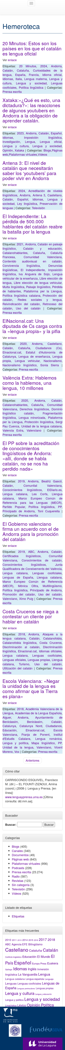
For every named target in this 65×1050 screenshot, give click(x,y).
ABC (31, 551)
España (20, 74)
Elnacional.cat (11, 352)
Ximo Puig (26, 598)
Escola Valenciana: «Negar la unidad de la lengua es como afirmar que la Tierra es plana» (30, 689)
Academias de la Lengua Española (38, 713)
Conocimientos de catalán (42, 560)
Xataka (19, 150)
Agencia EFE (20, 944)
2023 (20, 133)
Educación (9, 730)
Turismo (24, 664)
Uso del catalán (28, 308)
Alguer (6, 717)
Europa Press (39, 963)
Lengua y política (15, 743)
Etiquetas (18, 916)
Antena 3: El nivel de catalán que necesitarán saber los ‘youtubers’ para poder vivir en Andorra (29, 170)
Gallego (8, 969)
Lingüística (10, 1005)
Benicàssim (34, 721)
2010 (8, 940)
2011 (14, 940)
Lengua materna (35, 79)
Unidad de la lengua (17, 747)
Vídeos (42, 154)
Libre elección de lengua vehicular (38, 282)
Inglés (32, 969)
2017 (43, 939)
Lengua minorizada (32, 417)
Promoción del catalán (18, 594)
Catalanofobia (52, 638)
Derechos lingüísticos (34, 409)
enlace (12, 60)
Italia (19, 79)
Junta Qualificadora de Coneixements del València (32, 566)
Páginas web (20, 859)
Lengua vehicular (27, 360)
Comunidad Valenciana (43, 257)
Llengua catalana (49, 577)
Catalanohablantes (15, 252)
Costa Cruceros (51, 642)
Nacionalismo (53, 360)
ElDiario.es (54, 490)
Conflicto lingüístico (13, 957)
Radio (16, 876)
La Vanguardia (27, 974)
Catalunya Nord (31, 726)
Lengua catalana (14, 494)
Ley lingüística (27, 203)
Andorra (56, 66)
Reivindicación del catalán (21, 304)
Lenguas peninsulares (26, 988)
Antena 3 (39, 195)
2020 (23, 343)
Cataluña (23, 70)
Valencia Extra (12, 430)
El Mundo (43, 956)
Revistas (17, 880)
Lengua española (35, 979)
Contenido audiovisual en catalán (32, 261)
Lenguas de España (17, 577)
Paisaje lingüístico (38, 287)
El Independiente (33, 270)
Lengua (30, 141)
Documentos (20, 855)
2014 (25, 940)
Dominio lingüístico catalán (32, 411)
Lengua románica (48, 738)
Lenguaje (49, 979)
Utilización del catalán (17, 668)
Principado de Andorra (18, 511)
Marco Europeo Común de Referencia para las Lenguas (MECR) (32, 500)
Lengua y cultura (15, 146)
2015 (30, 940)
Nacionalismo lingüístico (19, 365)
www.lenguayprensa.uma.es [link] (24, 797)
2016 (36, 940)
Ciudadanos (54, 726)
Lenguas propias (39, 659)
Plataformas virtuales (23, 154)
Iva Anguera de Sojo (34, 274)
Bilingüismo (35, 944)
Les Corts (40, 494)
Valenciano (34, 430)
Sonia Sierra (49, 365)
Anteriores (32, 760)
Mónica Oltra (28, 586)
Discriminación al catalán (21, 647)
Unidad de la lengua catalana (41, 426)
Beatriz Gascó (52, 481)
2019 (21, 481)
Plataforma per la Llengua (43, 291)
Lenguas (11, 983)
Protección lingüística (38, 422)
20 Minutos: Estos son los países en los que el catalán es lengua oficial (32, 48)
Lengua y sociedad (31, 83)
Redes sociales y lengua (40, 299)
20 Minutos (27, 66)
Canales (17, 851)
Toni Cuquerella (49, 511)
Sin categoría (21, 885)
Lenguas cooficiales (47, 573)
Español (56, 133)
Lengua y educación (43, 994)
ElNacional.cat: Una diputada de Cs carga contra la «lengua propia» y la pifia (32, 325)
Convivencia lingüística (21, 265)
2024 (43, 66)
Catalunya (9, 726)
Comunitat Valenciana (43, 485)
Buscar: (10, 825)
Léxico (21, 1005)
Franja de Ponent (36, 734)
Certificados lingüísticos (21, 556)
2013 (20, 940)
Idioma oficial (52, 74)
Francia (34, 74)
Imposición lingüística (43, 137)
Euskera (52, 963)
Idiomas (7, 79)
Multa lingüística (13, 287)
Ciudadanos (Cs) (49, 348)
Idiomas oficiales (50, 651)
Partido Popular (13, 506)
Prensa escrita (12, 91)
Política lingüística (31, 87)
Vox (16, 751)
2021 (20, 244)
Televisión (38, 208)
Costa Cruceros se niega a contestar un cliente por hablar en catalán (30, 616)
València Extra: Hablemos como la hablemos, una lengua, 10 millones (29, 382)
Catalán (7, 70)
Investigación (11, 141)
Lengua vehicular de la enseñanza (32, 276)
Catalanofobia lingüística (19, 642)
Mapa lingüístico (43, 743)
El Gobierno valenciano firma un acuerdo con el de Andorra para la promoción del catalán (30, 531)
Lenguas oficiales (14, 659)
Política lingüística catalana (21, 295)
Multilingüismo (52, 586)
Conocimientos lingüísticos (22, 490)
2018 (21, 634)
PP (60, 506)
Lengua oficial (51, 141)
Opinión (7, 150)
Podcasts (18, 868)
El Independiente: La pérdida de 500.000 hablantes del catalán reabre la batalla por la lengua (32, 224)
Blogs (47, 150)
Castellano (55, 195)
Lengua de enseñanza (34, 356)
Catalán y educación (42, 248)
